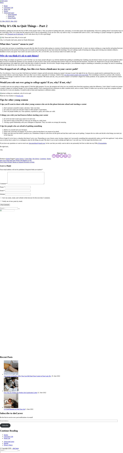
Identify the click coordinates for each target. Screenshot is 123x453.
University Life (8, 7)
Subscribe (5, 425)
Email (2, 190)
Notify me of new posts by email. (12, 201)
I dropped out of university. (15, 34)
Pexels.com (19, 96)
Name (2, 187)
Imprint (6, 443)
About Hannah (12, 14)
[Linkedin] (54, 156)
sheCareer (16, 448)
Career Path (28, 159)
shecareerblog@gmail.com (37, 143)
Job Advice (35, 159)
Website (2, 194)
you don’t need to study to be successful (76, 75)
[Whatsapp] (58, 156)
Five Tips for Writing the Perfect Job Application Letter (20, 392)
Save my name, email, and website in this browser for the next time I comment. (26, 198)
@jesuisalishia (102, 143)
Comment (3, 183)
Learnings (43, 159)
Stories (6, 11)
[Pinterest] (65, 156)
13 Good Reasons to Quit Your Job (14, 409)
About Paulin (12, 18)
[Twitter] (61, 156)
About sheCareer (9, 13)
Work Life (7, 9)
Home (6, 6)
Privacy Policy (8, 445)
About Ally (11, 16)
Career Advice (19, 159)
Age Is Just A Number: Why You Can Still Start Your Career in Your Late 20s (27, 376)
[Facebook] (69, 156)
